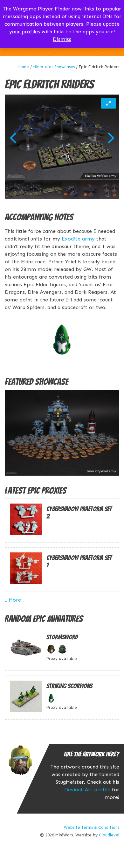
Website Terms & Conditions (91, 827)
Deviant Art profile (87, 790)
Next (111, 137)
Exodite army (78, 239)
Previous (13, 137)
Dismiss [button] (62, 39)
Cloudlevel (109, 835)
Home (23, 66)
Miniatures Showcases (54, 66)
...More (13, 600)
